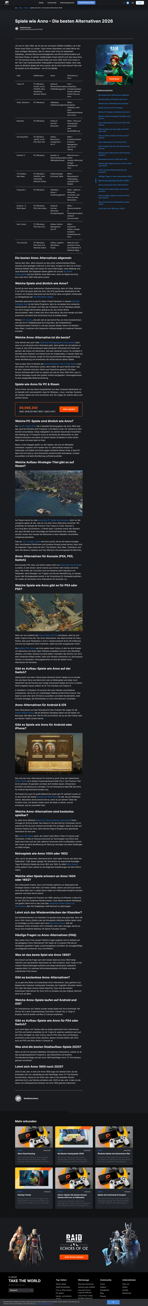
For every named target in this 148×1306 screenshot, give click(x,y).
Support (103, 1287)
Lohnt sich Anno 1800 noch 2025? (111, 208)
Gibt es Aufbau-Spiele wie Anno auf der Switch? (113, 137)
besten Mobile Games (24, 713)
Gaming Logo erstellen (86, 1287)
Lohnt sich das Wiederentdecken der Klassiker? (112, 171)
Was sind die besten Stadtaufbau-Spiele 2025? (113, 203)
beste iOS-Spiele (26, 836)
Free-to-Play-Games (63, 1290)
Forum (102, 1284)
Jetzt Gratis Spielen (73, 1257)
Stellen (125, 1287)
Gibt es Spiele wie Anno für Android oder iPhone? (114, 147)
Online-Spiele (61, 1284)
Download (114, 79)
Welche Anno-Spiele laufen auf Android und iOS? (113, 190)
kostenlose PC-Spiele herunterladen (53, 520)
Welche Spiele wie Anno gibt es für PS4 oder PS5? (113, 130)
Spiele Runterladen (63, 1287)
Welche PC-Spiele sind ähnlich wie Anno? (114, 112)
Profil (139, 3)
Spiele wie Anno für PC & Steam (110, 108)
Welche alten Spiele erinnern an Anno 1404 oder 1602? (114, 164)
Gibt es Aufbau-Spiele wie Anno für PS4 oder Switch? (113, 197)
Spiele (41, 3)
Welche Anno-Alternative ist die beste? (113, 104)
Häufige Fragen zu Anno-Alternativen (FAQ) (115, 176)
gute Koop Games (57, 923)
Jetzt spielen (69, 409)
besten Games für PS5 (48, 635)
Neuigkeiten (104, 1290)
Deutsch (13, 1290)
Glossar (103, 1296)
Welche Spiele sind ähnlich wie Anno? (112, 99)
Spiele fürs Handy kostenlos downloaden (53, 820)
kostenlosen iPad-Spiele (47, 797)
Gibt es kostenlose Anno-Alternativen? (113, 185)
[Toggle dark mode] (126, 3)
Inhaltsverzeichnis (105, 90)
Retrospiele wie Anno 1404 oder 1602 (112, 159)
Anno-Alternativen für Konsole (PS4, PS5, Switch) (114, 124)
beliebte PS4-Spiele (26, 648)
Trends (26, 8)
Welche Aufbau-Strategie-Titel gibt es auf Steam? (114, 117)
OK (113, 1302)
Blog (20, 8)
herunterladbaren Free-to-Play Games (60, 364)
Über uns (125, 1284)
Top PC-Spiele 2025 (27, 426)
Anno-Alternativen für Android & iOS (112, 142)
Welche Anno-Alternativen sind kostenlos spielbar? (114, 154)
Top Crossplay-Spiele (31, 542)
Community (52, 3)
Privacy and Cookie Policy (44, 1304)
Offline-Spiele (21, 781)
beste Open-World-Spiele (71, 565)
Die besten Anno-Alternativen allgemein (113, 95)
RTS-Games (27, 320)
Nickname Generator (86, 1284)
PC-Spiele (59, 1293)
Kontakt (125, 1290)
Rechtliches (126, 1293)
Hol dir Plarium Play (86, 3)
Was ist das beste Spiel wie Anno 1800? (113, 181)
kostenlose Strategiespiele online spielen (57, 343)
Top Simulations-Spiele (43, 297)
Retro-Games (72, 864)
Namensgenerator (67, 3)
